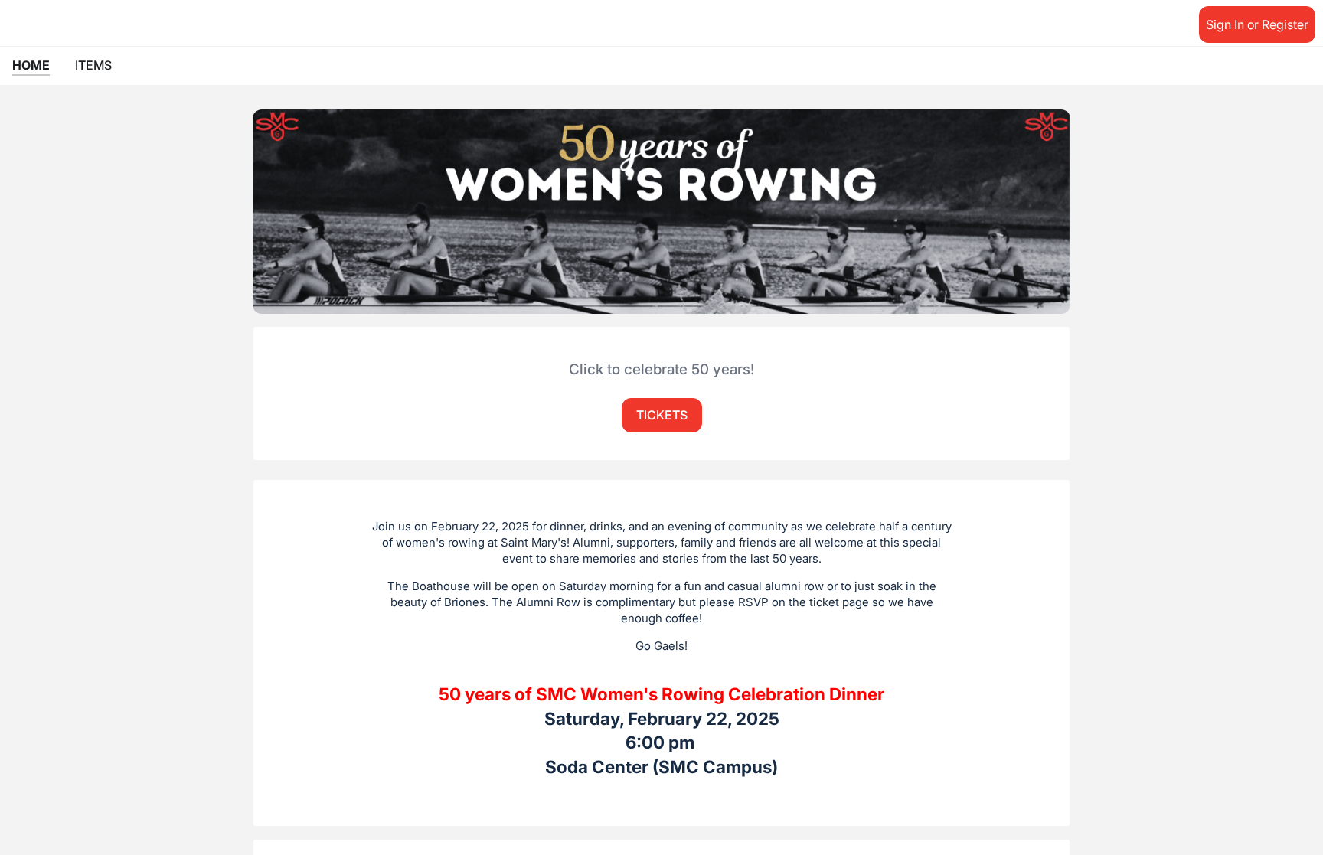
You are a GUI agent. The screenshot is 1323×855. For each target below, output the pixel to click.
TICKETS (662, 415)
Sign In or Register (1257, 24)
